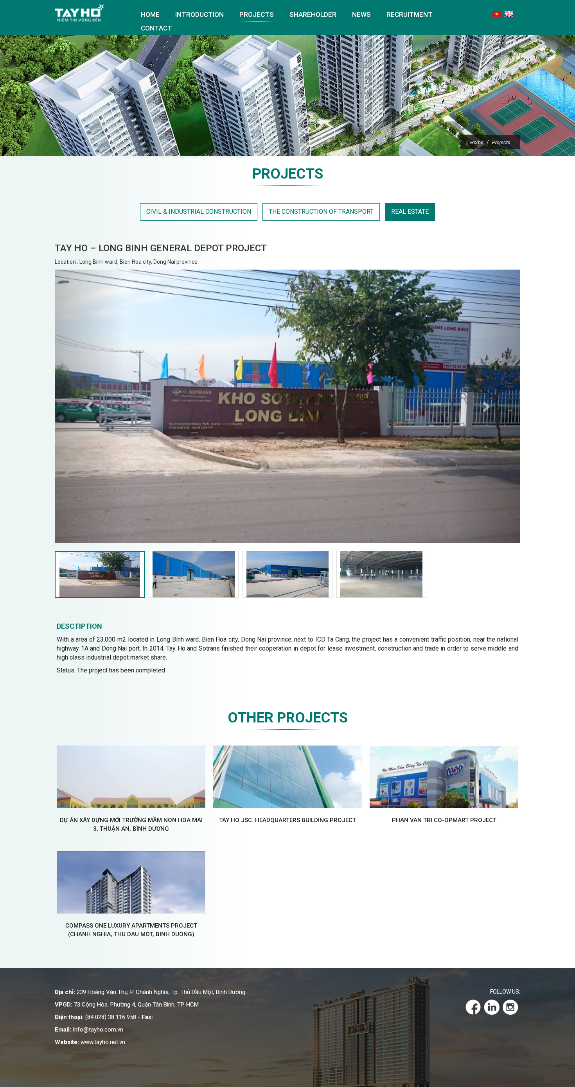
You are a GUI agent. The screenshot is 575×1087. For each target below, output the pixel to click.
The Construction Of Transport (321, 211)
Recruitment (409, 14)
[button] (90, 406)
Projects (256, 14)
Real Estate (410, 211)
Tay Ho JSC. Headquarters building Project (287, 820)
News (361, 14)
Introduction (199, 14)
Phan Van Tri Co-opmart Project (444, 820)
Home (150, 14)
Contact (156, 28)
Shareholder (312, 14)
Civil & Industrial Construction (198, 211)
